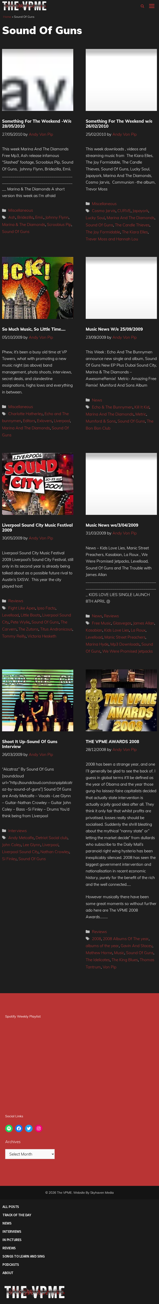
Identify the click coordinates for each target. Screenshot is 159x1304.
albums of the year (102, 945)
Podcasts (10, 1264)
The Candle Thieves (132, 224)
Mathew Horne (99, 952)
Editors (29, 420)
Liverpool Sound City (20, 851)
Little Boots (30, 615)
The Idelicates (98, 959)
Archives (12, 1141)
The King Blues (125, 959)
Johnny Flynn (57, 217)
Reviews (15, 600)
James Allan (143, 623)
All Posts (10, 1206)
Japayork (140, 210)
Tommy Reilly (14, 636)
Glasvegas (122, 623)
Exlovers (44, 420)
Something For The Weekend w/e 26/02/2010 (119, 124)
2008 (96, 938)
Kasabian (94, 630)
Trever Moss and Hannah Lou (112, 238)
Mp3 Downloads (125, 644)
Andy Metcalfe (21, 837)
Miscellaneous (20, 210)
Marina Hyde (97, 644)
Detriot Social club (51, 837)
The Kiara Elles (135, 231)
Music (119, 952)
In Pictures (12, 1239)
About (7, 1272)
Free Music (101, 623)
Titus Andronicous (56, 629)
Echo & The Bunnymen (112, 407)
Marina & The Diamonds (23, 224)
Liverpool (62, 420)
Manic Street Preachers (124, 637)
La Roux (138, 630)
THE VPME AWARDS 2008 (112, 741)
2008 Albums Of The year (126, 938)
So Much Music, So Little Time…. (33, 329)
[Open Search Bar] (142, 6)
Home (7, 17)
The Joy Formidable (103, 231)
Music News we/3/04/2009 (112, 525)
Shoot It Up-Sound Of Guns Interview (29, 744)
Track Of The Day (16, 1215)
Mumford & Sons (101, 421)
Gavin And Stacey (136, 945)
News (97, 400)
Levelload (10, 615)
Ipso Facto (46, 608)
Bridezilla (25, 217)
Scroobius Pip (59, 224)
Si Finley (9, 858)
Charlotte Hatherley (25, 413)
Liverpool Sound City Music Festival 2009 (37, 528)
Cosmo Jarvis (104, 210)
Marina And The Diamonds (130, 217)
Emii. (39, 217)
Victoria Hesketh (42, 636)
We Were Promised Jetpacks (127, 651)
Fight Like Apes (21, 608)
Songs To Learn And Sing (23, 1256)
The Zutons (28, 629)
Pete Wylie (20, 622)
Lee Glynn (31, 844)
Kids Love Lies (116, 630)
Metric (140, 414)
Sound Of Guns (15, 231)
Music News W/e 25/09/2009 (114, 329)
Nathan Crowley (54, 851)
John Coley (11, 844)
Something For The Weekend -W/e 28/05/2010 (36, 124)
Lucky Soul (95, 217)
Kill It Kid (141, 407)
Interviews (17, 830)
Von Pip (109, 966)
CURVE (124, 210)
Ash (11, 217)
